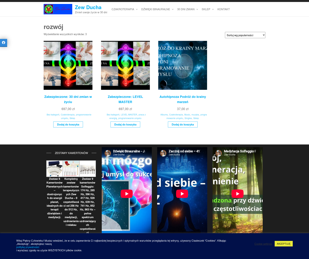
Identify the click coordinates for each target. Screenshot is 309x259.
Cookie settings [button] (263, 243)
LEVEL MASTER (129, 114)
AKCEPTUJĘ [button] (284, 243)
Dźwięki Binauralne (155, 9)
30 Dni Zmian (186, 9)
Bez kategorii (53, 114)
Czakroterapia (123, 9)
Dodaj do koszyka (68, 124)
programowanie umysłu (129, 118)
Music (187, 114)
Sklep (206, 9)
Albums (164, 114)
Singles (188, 118)
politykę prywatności (27, 247)
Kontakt (223, 9)
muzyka (195, 114)
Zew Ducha (88, 7)
